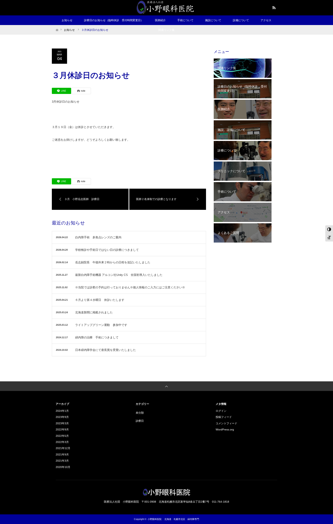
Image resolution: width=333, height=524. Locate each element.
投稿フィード (224, 417)
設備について (241, 20)
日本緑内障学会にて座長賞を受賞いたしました (105, 350)
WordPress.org (225, 429)
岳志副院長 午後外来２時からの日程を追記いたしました (112, 262)
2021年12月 (63, 448)
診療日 (140, 420)
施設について (213, 20)
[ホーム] (57, 26)
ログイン (221, 410)
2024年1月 (62, 410)
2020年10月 (63, 467)
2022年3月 (62, 442)
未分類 (140, 412)
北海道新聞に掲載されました (94, 312)
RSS (273, 7)
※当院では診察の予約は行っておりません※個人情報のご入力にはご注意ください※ (130, 287)
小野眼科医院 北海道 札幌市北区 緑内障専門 (173, 519)
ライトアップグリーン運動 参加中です (101, 324)
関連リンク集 (166, 29)
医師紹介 (160, 20)
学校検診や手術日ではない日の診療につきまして (107, 249)
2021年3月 (62, 460)
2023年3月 (62, 423)
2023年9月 (62, 417)
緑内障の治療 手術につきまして (97, 337)
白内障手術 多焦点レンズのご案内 (98, 237)
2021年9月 (62, 454)
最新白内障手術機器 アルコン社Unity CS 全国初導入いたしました (118, 274)
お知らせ (67, 20)
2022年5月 (62, 435)
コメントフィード (226, 423)
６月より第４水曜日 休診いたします (99, 299)
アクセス (266, 20)
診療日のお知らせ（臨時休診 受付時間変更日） (113, 20)
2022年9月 (62, 429)
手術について (185, 20)
